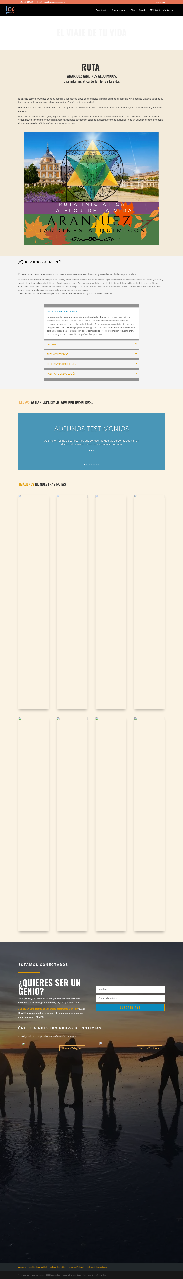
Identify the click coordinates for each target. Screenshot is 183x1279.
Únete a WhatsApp (149, 1048)
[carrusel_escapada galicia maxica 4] (149, 497)
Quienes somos (119, 10)
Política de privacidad (38, 1267)
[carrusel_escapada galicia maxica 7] (72, 719)
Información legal (76, 1267)
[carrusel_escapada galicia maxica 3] (111, 497)
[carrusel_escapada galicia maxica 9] (149, 719)
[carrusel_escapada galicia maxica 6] (33, 719)
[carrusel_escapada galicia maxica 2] (72, 497)
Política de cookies (57, 1267)
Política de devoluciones (97, 1267)
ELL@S (24, 402)
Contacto (168, 10)
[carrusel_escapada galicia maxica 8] (111, 719)
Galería (142, 10)
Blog (133, 10)
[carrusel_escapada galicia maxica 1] (33, 497)
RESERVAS (155, 10)
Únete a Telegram (72, 1048)
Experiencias (102, 10)
